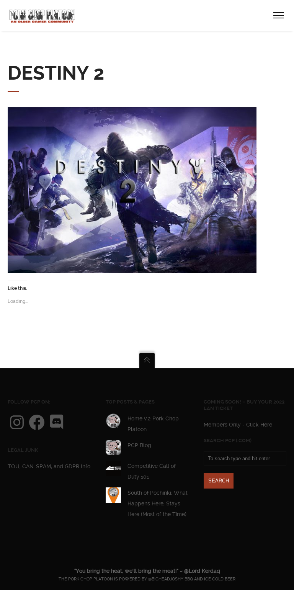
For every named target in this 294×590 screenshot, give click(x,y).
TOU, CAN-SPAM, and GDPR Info (49, 466)
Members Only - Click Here (238, 425)
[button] (132, 190)
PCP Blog (139, 445)
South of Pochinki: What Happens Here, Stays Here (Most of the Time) (157, 503)
